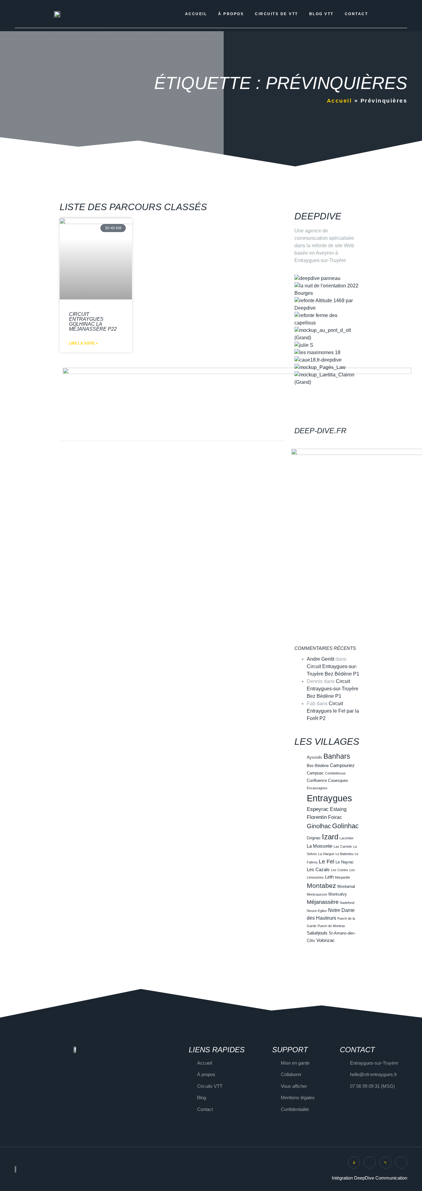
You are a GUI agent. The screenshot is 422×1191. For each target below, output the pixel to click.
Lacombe (346, 838)
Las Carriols (343, 846)
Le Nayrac (344, 862)
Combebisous (335, 773)
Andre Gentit (320, 659)
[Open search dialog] (384, 14)
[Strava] (370, 1162)
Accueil (196, 14)
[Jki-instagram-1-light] (354, 1162)
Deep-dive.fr (320, 430)
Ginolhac (319, 826)
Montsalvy (337, 894)
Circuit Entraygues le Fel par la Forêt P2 (333, 711)
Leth (329, 877)
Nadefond (347, 903)
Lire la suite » (83, 343)
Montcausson (317, 894)
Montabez (321, 885)
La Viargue (326, 854)
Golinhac (345, 826)
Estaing (338, 809)
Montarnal (346, 886)
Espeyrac (318, 809)
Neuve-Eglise (317, 911)
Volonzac (325, 940)
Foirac (335, 817)
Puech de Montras (331, 926)
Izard (330, 837)
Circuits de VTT (276, 14)
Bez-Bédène (318, 765)
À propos (231, 14)
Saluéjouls (317, 932)
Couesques (338, 780)
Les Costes (339, 870)
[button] (326, 389)
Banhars (336, 756)
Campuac (315, 773)
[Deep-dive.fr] (302, 414)
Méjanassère (323, 902)
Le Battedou (344, 854)
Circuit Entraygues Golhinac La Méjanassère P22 (93, 322)
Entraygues (329, 798)
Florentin (317, 817)
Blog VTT (321, 14)
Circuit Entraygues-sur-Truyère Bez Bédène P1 (332, 689)
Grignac (314, 838)
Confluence (317, 780)
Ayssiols (314, 757)
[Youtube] (401, 1162)
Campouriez (342, 765)
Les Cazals (318, 869)
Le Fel (326, 861)
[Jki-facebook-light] (385, 1162)
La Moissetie (319, 846)
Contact (356, 14)
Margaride (342, 877)
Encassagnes (317, 788)
